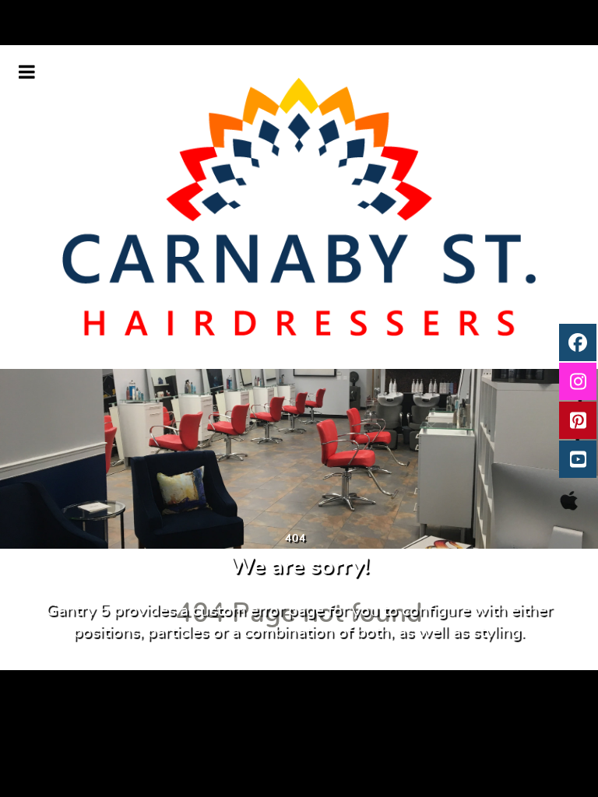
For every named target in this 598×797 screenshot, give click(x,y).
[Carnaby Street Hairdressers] (298, 207)
